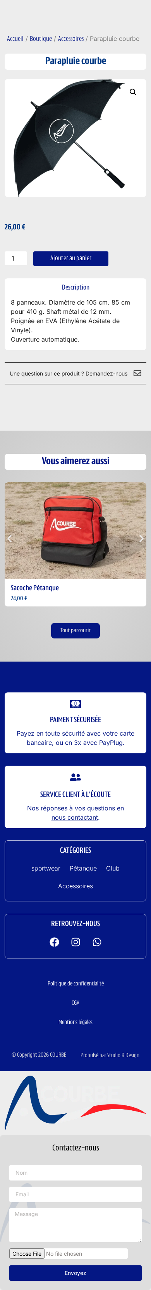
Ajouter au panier (70, 258)
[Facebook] (54, 942)
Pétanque (83, 868)
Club (113, 868)
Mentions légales (75, 1022)
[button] (133, 92)
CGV (75, 1003)
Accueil (15, 39)
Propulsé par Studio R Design (110, 1056)
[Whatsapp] (96, 942)
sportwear (45, 868)
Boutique (41, 39)
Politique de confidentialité (76, 984)
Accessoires (71, 39)
